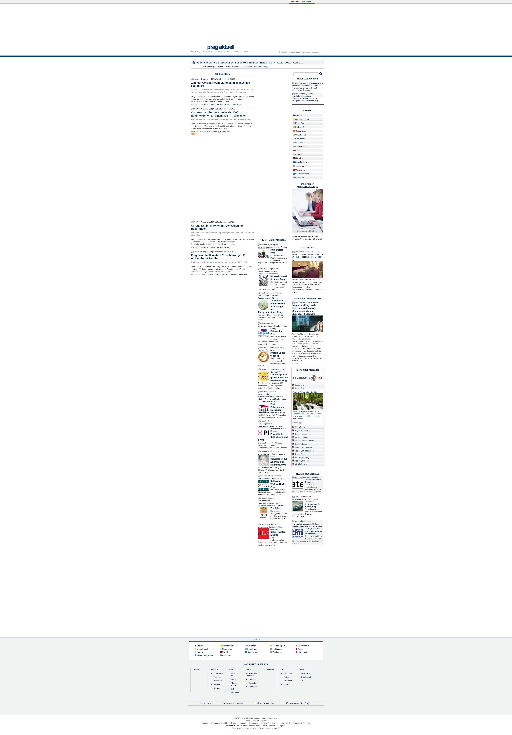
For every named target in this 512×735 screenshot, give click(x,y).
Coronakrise (236, 104)
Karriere (217, 684)
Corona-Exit (242, 275)
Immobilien (300, 142)
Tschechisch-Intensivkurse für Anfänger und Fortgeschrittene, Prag (271, 306)
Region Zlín (299, 454)
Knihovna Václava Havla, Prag (278, 484)
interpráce (205, 723)
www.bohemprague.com (301, 96)
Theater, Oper (310, 480)
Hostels (310, 254)
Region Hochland (301, 437)
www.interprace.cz (316, 83)
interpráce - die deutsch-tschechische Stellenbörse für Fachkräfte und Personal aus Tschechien (306, 88)
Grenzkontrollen (212, 275)
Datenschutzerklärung (233, 703)
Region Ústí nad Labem (304, 451)
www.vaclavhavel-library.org (268, 479)
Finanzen (217, 677)
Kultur (244, 66)
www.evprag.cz (278, 370)
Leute (303, 681)
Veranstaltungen (208, 63)
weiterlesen (298, 419)
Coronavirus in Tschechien (209, 104)
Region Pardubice (302, 434)
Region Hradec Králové (304, 441)
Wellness (308, 526)
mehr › (227, 101)
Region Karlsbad (301, 431)
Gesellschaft (271, 350)
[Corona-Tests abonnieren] (192, 134)
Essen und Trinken (247, 63)
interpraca (280, 723)
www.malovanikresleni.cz (267, 454)
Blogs (266, 66)
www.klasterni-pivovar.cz (267, 271)
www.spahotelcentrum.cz (302, 524)
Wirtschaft (236, 66)
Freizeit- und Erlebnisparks (275, 399)
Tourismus (262, 402)
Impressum (205, 703)
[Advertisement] (256, 23)
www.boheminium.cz (266, 394)
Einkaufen (227, 63)
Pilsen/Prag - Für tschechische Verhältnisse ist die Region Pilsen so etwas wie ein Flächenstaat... (307, 413)
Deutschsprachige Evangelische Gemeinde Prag (279, 377)
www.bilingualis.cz (265, 326)
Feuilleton (235, 693)
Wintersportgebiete (303, 174)
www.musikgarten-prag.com (268, 247)
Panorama (258, 66)
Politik (228, 66)
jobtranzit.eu (230, 726)
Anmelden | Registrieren (301, 2)
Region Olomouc (301, 461)
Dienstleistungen (302, 119)
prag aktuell (220, 46)
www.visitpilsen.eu (265, 424)
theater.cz (309, 482)
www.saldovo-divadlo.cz (267, 527)
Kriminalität (305, 673)
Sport (250, 66)
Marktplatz (276, 63)
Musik (233, 679)
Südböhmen (299, 385)
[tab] (307, 384)
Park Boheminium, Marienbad (277, 407)
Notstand (233, 275)
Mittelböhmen (300, 464)
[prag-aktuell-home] (193, 63)
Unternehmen (219, 673)
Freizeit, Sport (301, 127)
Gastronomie (273, 274)
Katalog (298, 63)
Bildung (284, 247)
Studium (217, 688)
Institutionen (275, 429)
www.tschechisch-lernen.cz (268, 296)
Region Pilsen (300, 388)
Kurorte (270, 402)
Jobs (288, 63)
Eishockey (288, 673)
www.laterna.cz (312, 303)
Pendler (202, 275)
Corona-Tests (225, 104)
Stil (232, 689)
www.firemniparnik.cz (300, 499)
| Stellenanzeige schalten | (213, 66)
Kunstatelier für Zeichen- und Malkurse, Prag (278, 462)
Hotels (303, 254)
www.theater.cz (312, 477)
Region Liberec (300, 444)
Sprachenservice (264, 298)
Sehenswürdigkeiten (266, 397)
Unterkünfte (300, 170)
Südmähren (299, 427)
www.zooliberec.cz (265, 501)
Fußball (286, 677)
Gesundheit (300, 139)
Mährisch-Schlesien (303, 447)
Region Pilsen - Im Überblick (306, 392)
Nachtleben (300, 158)
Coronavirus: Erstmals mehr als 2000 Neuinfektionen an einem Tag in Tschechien (219, 114)
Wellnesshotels (298, 526)
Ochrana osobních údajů (298, 703)
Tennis (286, 684)
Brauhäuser (262, 274)
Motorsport (288, 681)
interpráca (243, 723)
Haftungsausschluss (265, 703)
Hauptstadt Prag (301, 457)
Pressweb (236, 728)
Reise (263, 63)
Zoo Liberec (276, 508)
